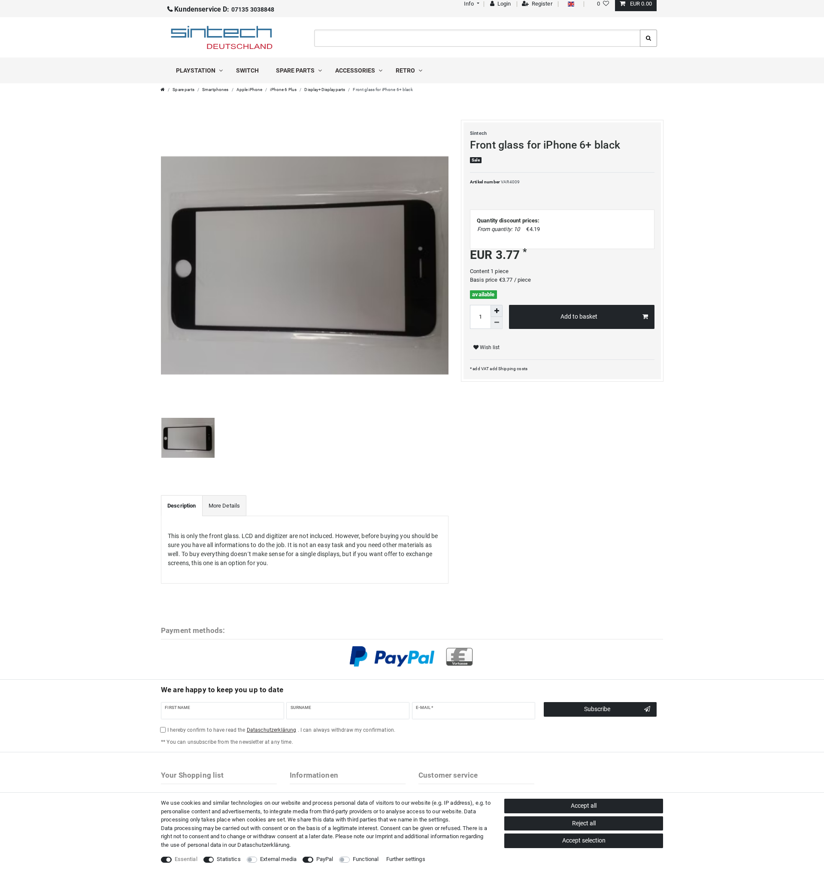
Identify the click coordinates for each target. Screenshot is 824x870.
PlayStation (196, 70)
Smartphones (215, 89)
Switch (247, 70)
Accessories (355, 70)
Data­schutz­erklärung (263, 845)
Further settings (405, 859)
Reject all (584, 823)
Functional (366, 859)
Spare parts (296, 70)
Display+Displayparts (324, 89)
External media (278, 859)
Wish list (489, 347)
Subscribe (597, 709)
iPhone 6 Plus (283, 89)
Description (181, 505)
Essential (186, 859)
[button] (470, 3)
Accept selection (584, 840)
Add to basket (578, 316)
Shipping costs (512, 368)
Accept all (584, 805)
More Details (224, 505)
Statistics (228, 859)
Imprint (384, 836)
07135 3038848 (224, 9)
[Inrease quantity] (497, 311)
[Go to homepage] (163, 89)
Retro (406, 70)
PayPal (324, 859)
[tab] (182, 506)
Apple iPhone (249, 89)
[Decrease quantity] (497, 323)
